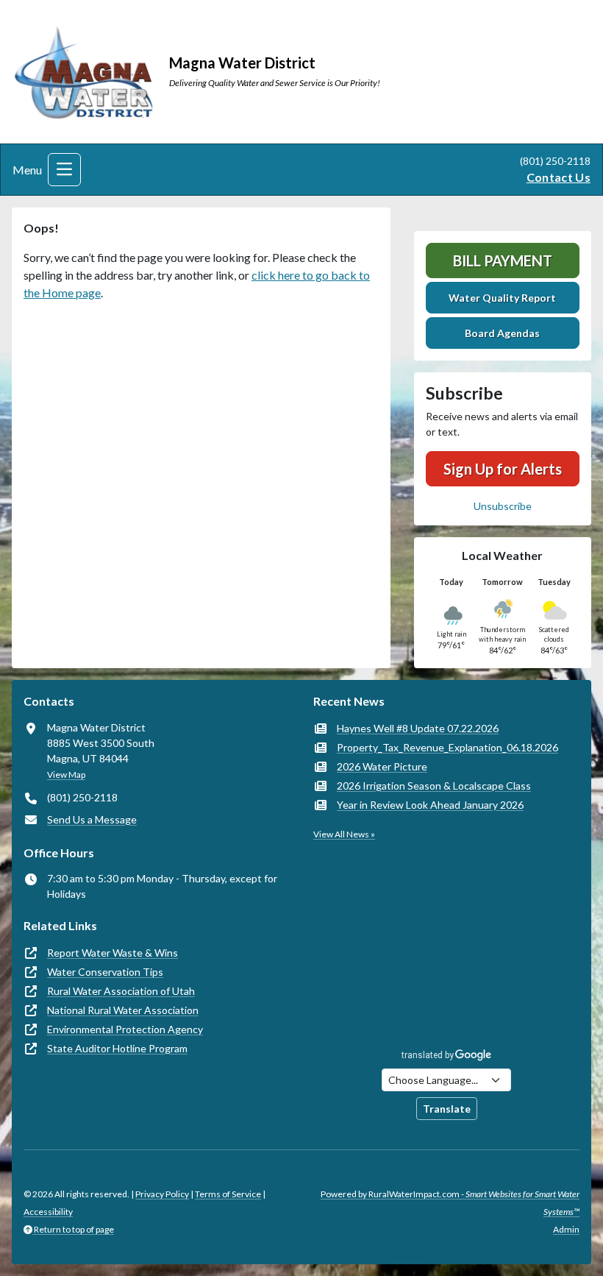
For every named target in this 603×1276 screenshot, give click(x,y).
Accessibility (48, 1211)
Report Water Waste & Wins (112, 952)
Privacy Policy (162, 1193)
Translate (447, 1108)
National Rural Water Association (123, 1010)
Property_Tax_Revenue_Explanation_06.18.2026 (447, 747)
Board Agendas (502, 333)
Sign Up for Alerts (502, 469)
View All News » (344, 834)
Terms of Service (228, 1193)
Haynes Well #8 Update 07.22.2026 (418, 728)
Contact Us (558, 177)
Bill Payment (502, 260)
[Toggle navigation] (64, 169)
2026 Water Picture (382, 766)
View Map (66, 774)
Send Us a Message (92, 819)
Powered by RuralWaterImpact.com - (450, 1202)
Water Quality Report (502, 297)
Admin (566, 1229)
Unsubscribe (503, 506)
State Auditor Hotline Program (117, 1048)
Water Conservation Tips (105, 971)
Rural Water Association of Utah (121, 991)
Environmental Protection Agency (125, 1029)
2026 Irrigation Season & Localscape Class (434, 785)
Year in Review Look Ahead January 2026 (430, 804)
